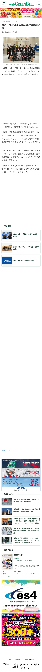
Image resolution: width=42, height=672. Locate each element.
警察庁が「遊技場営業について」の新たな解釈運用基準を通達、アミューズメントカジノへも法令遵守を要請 (26, 540)
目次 (4, 571)
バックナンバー (7, 576)
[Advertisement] (21, 100)
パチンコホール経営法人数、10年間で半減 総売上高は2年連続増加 (26, 501)
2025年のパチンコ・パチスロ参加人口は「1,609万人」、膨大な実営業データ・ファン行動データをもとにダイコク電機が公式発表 (26, 521)
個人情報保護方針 (30, 659)
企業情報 (9, 659)
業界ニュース (6, 450)
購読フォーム (6, 574)
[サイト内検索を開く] (38, 4)
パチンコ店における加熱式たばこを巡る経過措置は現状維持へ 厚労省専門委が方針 (26, 531)
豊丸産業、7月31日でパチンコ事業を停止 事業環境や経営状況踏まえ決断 (26, 510)
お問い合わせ (18, 659)
